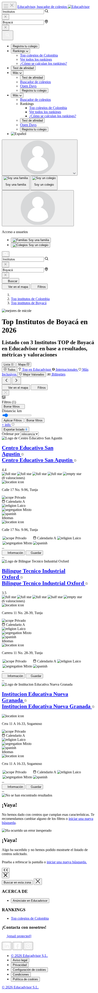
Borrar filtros (34, 420)
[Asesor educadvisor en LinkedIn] (7, 946)
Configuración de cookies (29, 969)
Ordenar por (10, 434)
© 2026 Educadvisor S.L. (29, 956)
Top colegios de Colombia (39, 55)
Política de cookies (25, 979)
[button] (53, 134)
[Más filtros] (16, 380)
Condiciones (21, 974)
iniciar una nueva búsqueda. (67, 862)
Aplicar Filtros (13, 420)
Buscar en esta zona (17, 882)
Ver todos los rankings (36, 59)
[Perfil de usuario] (39, 157)
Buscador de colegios (35, 82)
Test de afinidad (23, 68)
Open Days (28, 86)
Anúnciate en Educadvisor (30, 900)
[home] (12, 295)
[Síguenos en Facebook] (17, 946)
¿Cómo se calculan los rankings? (43, 63)
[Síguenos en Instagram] (28, 946)
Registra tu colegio (25, 46)
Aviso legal (20, 960)
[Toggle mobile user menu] (38, 208)
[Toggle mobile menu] (9, 5)
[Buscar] (5, 254)
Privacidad (20, 965)
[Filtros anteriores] (6, 380)
